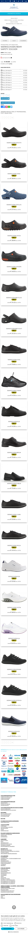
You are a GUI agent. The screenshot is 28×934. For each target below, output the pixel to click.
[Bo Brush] (24, 755)
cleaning (3, 898)
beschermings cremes (6, 844)
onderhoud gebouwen (6, 796)
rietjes (2, 876)
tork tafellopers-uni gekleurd (8, 882)
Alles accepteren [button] (8, 928)
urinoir (2, 829)
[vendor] (17, 771)
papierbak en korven (6, 862)
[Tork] (24, 758)
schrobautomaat (5, 816)
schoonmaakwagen (6, 808)
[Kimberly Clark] (24, 760)
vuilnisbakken (4, 857)
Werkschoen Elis (14, 421)
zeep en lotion (4, 840)
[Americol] (4, 763)
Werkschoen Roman (14, 669)
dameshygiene (4, 828)
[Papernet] (4, 760)
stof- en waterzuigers (6, 813)
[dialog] (14, 924)
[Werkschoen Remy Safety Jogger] (14, 31)
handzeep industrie (5, 845)
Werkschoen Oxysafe (14, 266)
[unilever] (24, 775)
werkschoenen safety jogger (8, 888)
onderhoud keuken (5, 798)
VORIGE (5, 40)
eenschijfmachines (5, 815)
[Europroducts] (24, 780)
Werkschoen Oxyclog (14, 204)
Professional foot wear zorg (14, 23)
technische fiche (6, 57)
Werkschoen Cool (14, 359)
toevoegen (4, 98)
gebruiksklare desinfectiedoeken (9, 853)
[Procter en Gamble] (17, 768)
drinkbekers (4, 874)
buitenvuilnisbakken (6, 863)
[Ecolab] (17, 755)
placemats (3, 877)
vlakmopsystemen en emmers (8, 810)
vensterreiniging (5, 805)
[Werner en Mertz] (4, 755)
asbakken (3, 865)
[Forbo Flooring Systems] (10, 768)
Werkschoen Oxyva (14, 235)
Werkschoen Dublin (14, 483)
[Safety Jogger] (17, 766)
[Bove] (10, 775)
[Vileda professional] (4, 758)
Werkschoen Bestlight (14, 328)
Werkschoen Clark (14, 514)
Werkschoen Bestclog (14, 297)
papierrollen (4, 835)
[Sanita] (24, 766)
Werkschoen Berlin (14, 452)
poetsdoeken (4, 836)
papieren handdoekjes (6, 834)
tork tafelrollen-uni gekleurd (8, 883)
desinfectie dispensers (6, 850)
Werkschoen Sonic (14, 173)
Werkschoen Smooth (14, 142)
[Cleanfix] (4, 771)
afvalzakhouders (5, 860)
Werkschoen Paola (14, 545)
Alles (12, 117)
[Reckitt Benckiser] (10, 780)
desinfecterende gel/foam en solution (10, 851)
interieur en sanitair (5, 804)
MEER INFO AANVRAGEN (8, 102)
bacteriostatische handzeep (8, 846)
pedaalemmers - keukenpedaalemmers (11, 858)
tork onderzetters (5, 870)
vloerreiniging (4, 802)
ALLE (14, 40)
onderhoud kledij (5, 799)
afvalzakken (4, 859)
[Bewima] (17, 758)
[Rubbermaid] (10, 760)
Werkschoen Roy (14, 731)
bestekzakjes (4, 871)
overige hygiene (5, 852)
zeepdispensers (5, 842)
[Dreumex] (10, 763)
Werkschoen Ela (14, 638)
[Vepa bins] (17, 763)
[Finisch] (4, 780)
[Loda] (17, 774)
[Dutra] (4, 774)
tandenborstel (4, 869)
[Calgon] (17, 780)
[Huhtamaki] (4, 766)
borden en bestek (5, 878)
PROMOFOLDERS (14, 13)
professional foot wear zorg (7, 890)
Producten (13, 18)
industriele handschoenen (7, 892)
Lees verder (23, 920)
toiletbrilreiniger (5, 830)
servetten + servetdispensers (8, 879)
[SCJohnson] (17, 760)
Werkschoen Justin (14, 607)
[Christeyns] (10, 755)
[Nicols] (24, 771)
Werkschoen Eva (14, 576)
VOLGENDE (22, 40)
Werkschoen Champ (14, 390)
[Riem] (10, 758)
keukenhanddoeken (6, 872)
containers (3, 864)
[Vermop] (10, 766)
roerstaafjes (3, 875)
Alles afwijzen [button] (21, 928)
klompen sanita (4, 889)
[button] (14, 932)
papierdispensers (5, 822)
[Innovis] (4, 768)
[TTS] (10, 771)
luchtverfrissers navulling (7, 827)
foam (2, 841)
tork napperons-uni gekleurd (8, 881)
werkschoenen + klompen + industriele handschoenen (14, 21)
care (2, 896)
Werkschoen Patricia (14, 700)
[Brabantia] (24, 763)
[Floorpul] (24, 768)
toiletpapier (4, 825)
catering (3, 895)
